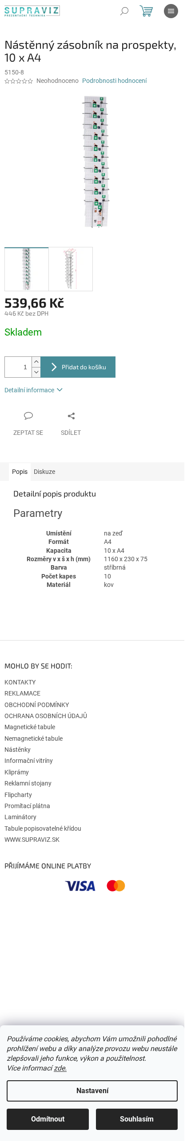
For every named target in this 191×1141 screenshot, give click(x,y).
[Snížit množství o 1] (36, 372)
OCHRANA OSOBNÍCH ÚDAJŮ (45, 715)
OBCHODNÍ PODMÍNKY (36, 704)
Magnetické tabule (29, 727)
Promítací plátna (27, 805)
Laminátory (20, 817)
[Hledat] (124, 11)
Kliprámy (16, 772)
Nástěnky (17, 749)
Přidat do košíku (84, 367)
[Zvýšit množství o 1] (36, 362)
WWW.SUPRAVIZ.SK (32, 839)
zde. (60, 1068)
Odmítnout (47, 1119)
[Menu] (171, 11)
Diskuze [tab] (44, 471)
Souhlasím (137, 1119)
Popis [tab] (20, 471)
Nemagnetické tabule (33, 738)
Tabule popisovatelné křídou (42, 828)
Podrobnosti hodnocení (114, 80)
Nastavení (92, 1090)
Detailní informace (29, 390)
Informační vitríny (28, 760)
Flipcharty (18, 794)
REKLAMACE (22, 693)
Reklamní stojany (28, 783)
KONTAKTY (20, 682)
